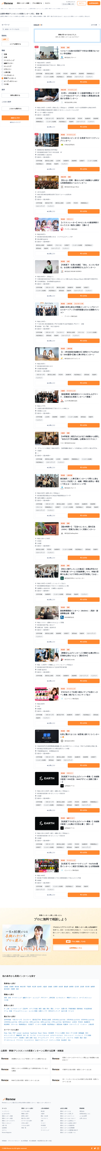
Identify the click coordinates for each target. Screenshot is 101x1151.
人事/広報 (52, 997)
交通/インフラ (43, 1011)
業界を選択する (15, 95)
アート (52, 1038)
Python (45, 1033)
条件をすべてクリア (15, 122)
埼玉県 (34, 986)
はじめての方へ (6, 1113)
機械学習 (19, 1035)
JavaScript (25, 1033)
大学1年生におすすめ (58, 1019)
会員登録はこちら (75, 948)
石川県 (77, 986)
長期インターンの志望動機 (67, 1128)
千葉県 (29, 986)
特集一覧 (23, 1128)
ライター (43, 1123)
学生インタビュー (6, 1123)
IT (4, 1008)
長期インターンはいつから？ (68, 1118)
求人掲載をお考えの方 (70, 1)
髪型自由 (59, 1024)
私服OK (65, 1024)
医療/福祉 (80, 1008)
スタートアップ (74, 1024)
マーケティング (17, 997)
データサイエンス (9, 1040)
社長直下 (31, 1024)
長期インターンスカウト (8, 1120)
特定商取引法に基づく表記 (44, 1140)
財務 (31, 1038)
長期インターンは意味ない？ (68, 1120)
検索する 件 (15, 118)
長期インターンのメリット (67, 1116)
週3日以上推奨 (46, 1019)
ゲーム (6, 1011)
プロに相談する (37, 3)
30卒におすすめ (23, 1022)
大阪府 (45, 986)
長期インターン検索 (23, 3)
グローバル (14, 1024)
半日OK (80, 1022)
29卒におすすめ (34, 1022)
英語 (81, 1038)
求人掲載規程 (32, 1140)
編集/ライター (27, 997)
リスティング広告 (54, 1040)
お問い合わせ (83, 1118)
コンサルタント (61, 997)
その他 (6, 1000)
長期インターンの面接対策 (67, 1125)
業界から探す (25, 1116)
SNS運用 (51, 1033)
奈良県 (61, 986)
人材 (8, 1008)
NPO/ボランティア (54, 1011)
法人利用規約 (24, 1140)
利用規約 (4, 1140)
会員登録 (4, 1128)
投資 (85, 1038)
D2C (24, 1035)
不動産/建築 (72, 1008)
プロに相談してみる (76, 941)
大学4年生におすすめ (10, 1022)
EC (28, 1035)
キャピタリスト (29, 1040)
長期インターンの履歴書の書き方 (69, 1130)
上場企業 (91, 1024)
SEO (86, 1033)
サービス (71, 1011)
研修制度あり (23, 1024)
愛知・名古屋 (44, 1116)
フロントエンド (69, 1035)
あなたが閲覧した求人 (68, 4)
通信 (52, 1008)
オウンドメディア (9, 1035)
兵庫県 (55, 986)
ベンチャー (83, 1024)
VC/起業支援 (88, 1008)
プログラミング (60, 1038)
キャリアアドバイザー (11, 1038)
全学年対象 (7, 1019)
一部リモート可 (17, 1019)
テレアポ (33, 1035)
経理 (27, 1038)
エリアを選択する (15, 44)
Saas (35, 1038)
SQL (69, 1040)
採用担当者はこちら (85, 1113)
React (40, 1033)
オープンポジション (85, 997)
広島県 (82, 986)
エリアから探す (25, 1111)
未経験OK (87, 1022)
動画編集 (81, 1033)
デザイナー (44, 997)
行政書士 (22, 1038)
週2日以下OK (36, 1019)
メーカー (57, 1008)
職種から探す (25, 1113)
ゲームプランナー (43, 1038)
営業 (5, 997)
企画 (9, 997)
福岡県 (93, 986)
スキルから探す (25, 1125)
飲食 (10, 1011)
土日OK (74, 1022)
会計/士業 (64, 1011)
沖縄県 (13, 989)
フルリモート (27, 1019)
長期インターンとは (65, 1111)
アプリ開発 (87, 1035)
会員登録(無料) (93, 3)
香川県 (87, 986)
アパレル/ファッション (20, 1011)
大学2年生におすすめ (73, 1019)
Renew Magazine (6, 1132)
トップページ (5, 1111)
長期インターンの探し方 (66, 1113)
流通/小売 (64, 1008)
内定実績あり (51, 1024)
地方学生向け (67, 1022)
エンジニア (36, 997)
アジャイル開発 (60, 1033)
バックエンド (79, 1035)
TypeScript (33, 1033)
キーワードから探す (26, 1120)
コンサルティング (16, 1008)
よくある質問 (83, 1116)
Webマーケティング (41, 1040)
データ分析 (74, 1033)
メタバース (69, 1038)
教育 (40, 1008)
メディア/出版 (33, 1008)
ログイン (81, 3)
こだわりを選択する (15, 108)
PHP (14, 1033)
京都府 (50, 986)
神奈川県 (23, 986)
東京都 (17, 986)
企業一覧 (4, 1125)
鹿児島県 (7, 989)
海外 (17, 989)
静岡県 (71, 986)
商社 (48, 1008)
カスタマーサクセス (56, 1035)
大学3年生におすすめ (87, 1019)
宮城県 (11, 986)
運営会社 (82, 1111)
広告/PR (25, 1008)
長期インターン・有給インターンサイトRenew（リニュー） (14, 8)
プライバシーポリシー (14, 1140)
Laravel (19, 1033)
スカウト (47, 3)
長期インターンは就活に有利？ (68, 1123)
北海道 (6, 986)
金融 (44, 1008)
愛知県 (66, 986)
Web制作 (64, 1040)
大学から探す (25, 1123)
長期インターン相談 (7, 1118)
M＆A (67, 1033)
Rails (10, 1033)
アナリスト (19, 1040)
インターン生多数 (40, 1024)
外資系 (76, 1038)
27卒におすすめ (56, 1022)
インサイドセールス (43, 1035)
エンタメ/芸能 (33, 1011)
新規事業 (7, 1024)
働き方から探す (25, 1118)
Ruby (5, 1033)
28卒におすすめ (45, 1022)
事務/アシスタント (72, 997)
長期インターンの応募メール (68, 1132)
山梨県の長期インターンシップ (36, 8)
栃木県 (39, 986)
